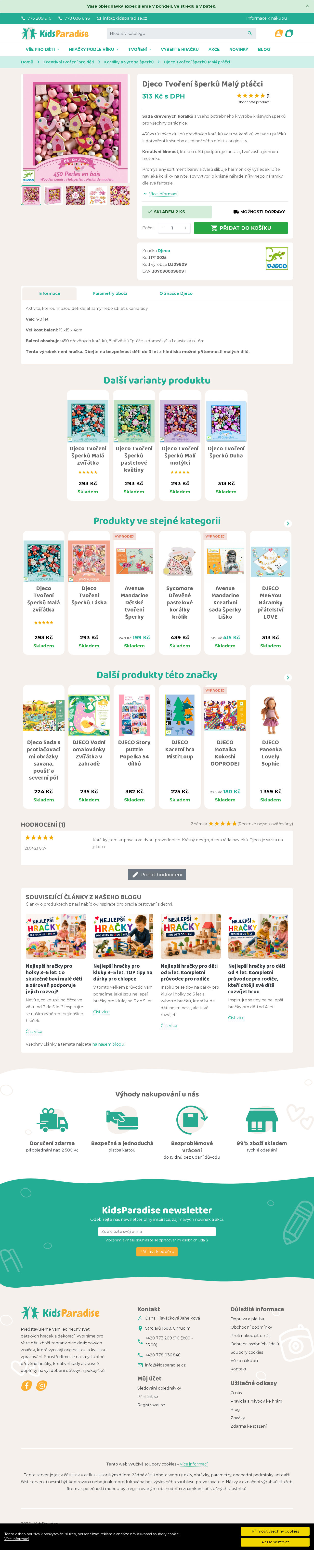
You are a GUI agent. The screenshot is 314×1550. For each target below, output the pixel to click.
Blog (264, 49)
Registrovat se (151, 1405)
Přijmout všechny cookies (275, 1531)
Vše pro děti (41, 49)
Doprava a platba (247, 1319)
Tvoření (138, 49)
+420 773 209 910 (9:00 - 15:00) (169, 1341)
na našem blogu (108, 1044)
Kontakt (239, 1369)
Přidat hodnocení (157, 874)
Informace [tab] (49, 293)
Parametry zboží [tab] (110, 293)
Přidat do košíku (241, 228)
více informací (194, 1464)
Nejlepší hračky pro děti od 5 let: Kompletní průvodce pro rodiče (189, 972)
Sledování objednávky (159, 1388)
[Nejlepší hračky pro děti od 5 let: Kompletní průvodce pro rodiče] (191, 936)
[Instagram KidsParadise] (41, 1385)
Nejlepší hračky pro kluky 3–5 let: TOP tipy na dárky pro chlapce (122, 972)
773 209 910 (39, 18)
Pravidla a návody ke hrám (256, 1401)
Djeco (164, 250)
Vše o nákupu (244, 1360)
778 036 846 (77, 18)
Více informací (16, 1539)
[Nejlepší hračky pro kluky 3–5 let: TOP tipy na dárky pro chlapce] (123, 936)
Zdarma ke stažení (249, 1426)
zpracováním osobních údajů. (183, 1240)
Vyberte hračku (180, 49)
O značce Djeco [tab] (176, 293)
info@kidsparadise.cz (125, 18)
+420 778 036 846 (162, 1355)
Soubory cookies (247, 1352)
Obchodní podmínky (251, 1327)
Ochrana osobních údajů (255, 1344)
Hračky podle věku (92, 49)
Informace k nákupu (266, 18)
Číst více (34, 1031)
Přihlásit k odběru (157, 1251)
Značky (238, 1418)
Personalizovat (275, 1542)
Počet (148, 228)
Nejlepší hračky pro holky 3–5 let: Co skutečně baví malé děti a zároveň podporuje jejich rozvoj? (54, 978)
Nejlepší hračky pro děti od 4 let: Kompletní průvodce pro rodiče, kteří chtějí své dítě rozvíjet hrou (256, 978)
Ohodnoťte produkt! (253, 102)
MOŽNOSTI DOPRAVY (259, 212)
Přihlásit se (147, 1396)
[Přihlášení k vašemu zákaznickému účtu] (279, 33)
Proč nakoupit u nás (250, 1335)
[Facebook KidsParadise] (26, 1385)
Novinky (238, 49)
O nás (236, 1393)
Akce (214, 49)
